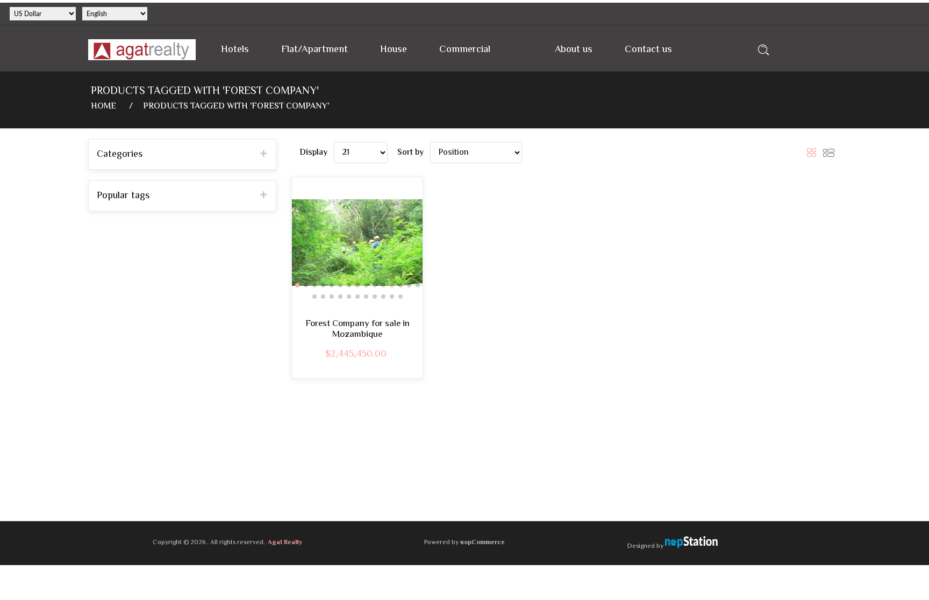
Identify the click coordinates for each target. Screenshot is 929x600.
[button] (297, 285)
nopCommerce (482, 543)
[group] (357, 242)
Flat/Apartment (314, 50)
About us (573, 50)
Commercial (464, 50)
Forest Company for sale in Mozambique (357, 330)
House (393, 50)
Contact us (648, 50)
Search (763, 50)
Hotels (235, 50)
